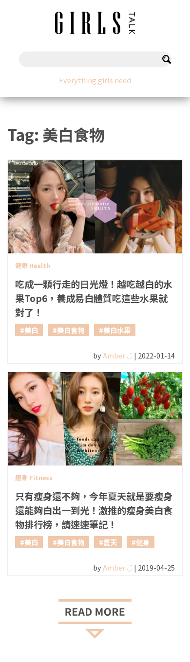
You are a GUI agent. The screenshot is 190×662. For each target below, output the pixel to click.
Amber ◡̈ (118, 355)
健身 (143, 542)
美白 (31, 330)
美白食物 (70, 330)
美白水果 (117, 330)
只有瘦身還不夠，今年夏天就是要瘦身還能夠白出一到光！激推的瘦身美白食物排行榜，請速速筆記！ (93, 510)
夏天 (110, 542)
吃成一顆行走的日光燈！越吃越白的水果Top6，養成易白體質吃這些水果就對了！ (93, 298)
